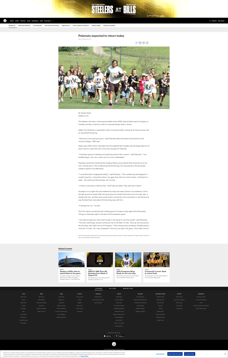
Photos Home (79, 296)
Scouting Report (61, 314)
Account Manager (119, 299)
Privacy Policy (84, 356)
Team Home (23, 296)
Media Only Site (41, 311)
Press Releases (41, 299)
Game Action (80, 305)
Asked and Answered (41, 302)
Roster (23, 299)
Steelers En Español (41, 308)
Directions (160, 305)
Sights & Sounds (61, 305)
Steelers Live (61, 299)
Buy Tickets (119, 302)
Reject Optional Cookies (175, 354)
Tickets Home (119, 296)
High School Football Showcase (201, 305)
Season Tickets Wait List (119, 314)
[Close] (225, 354)
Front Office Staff (23, 320)
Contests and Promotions (140, 302)
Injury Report (23, 314)
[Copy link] (147, 42)
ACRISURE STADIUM (160, 293)
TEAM (23, 293)
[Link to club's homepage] (5, 21)
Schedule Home (98, 296)
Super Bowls (179, 308)
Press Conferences (61, 308)
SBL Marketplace (119, 317)
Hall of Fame (179, 305)
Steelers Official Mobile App (140, 299)
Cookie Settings (160, 354)
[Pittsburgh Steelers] (114, 344)
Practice (80, 299)
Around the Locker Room (61, 311)
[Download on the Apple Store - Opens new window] (107, 336)
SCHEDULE (98, 293)
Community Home (201, 296)
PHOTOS (79, 293)
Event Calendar (98, 302)
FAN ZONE (140, 293)
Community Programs (201, 299)
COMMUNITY (201, 293)
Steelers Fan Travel (119, 311)
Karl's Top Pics (79, 308)
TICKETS (119, 293)
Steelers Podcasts (140, 308)
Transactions (23, 317)
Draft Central (23, 323)
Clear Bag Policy (119, 326)
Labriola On (41, 305)
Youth (201, 302)
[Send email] (143, 43)
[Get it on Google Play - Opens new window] (119, 337)
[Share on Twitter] (140, 43)
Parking (160, 308)
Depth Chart (23, 302)
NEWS (41, 293)
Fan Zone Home (140, 296)
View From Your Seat (119, 323)
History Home (179, 296)
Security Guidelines (160, 314)
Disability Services (160, 317)
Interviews (61, 302)
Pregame (80, 302)
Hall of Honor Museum (179, 299)
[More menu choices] (53, 20)
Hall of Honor (179, 302)
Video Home (61, 296)
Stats (23, 311)
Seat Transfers (119, 320)
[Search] (210, 20)
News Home (41, 296)
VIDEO (61, 293)
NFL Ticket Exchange (119, 305)
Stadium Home (160, 296)
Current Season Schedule (98, 299)
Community (80, 311)
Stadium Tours (160, 320)
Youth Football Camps (201, 308)
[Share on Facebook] (136, 43)
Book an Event (160, 302)
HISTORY (179, 293)
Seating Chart (160, 311)
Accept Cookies (189, 354)
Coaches (23, 305)
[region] (114, 354)
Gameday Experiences (119, 308)
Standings (23, 308)
